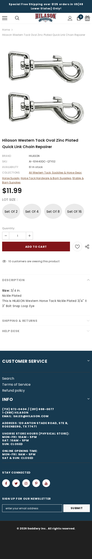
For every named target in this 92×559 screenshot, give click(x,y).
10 (9, 261)
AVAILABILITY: (10, 167)
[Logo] (46, 18)
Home (6, 29)
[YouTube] (46, 483)
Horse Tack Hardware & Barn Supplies (46, 178)
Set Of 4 (32, 211)
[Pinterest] (36, 483)
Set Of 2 (11, 211)
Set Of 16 (74, 211)
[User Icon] (70, 18)
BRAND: (7, 156)
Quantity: (8, 228)
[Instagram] (26, 483)
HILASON (34, 156)
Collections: (11, 172)
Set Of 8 (53, 211)
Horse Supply (10, 178)
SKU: (5, 161)
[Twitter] (16, 483)
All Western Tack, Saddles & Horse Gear (55, 172)
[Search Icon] (17, 18)
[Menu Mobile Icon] (4, 18)
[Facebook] (6, 483)
